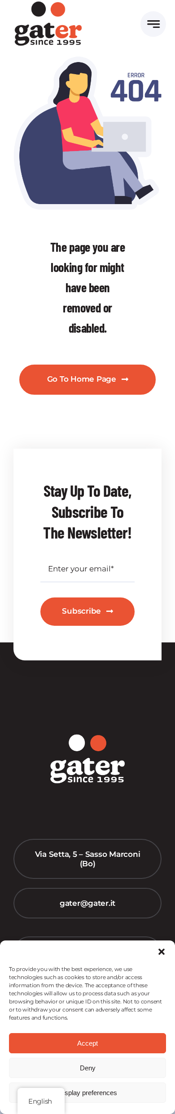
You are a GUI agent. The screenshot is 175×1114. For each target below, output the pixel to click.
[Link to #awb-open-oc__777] (153, 24)
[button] (161, 951)
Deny (88, 1068)
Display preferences (87, 1092)
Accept (87, 1043)
